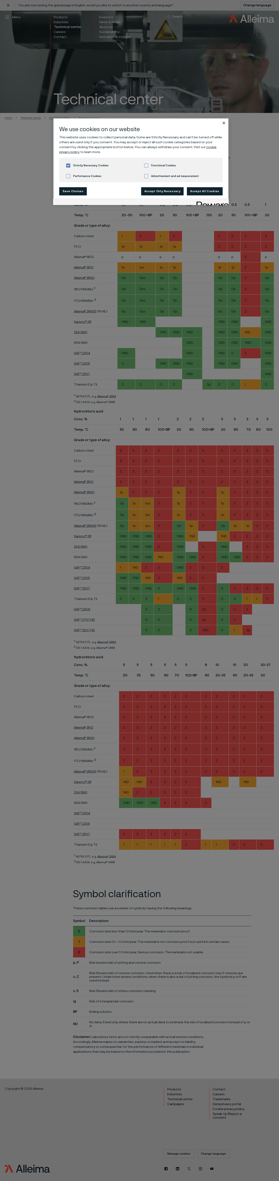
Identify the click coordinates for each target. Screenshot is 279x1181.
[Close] (223, 122)
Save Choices (72, 191)
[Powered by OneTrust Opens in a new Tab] (211, 202)
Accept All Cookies (204, 191)
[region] (141, 161)
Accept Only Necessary (162, 191)
